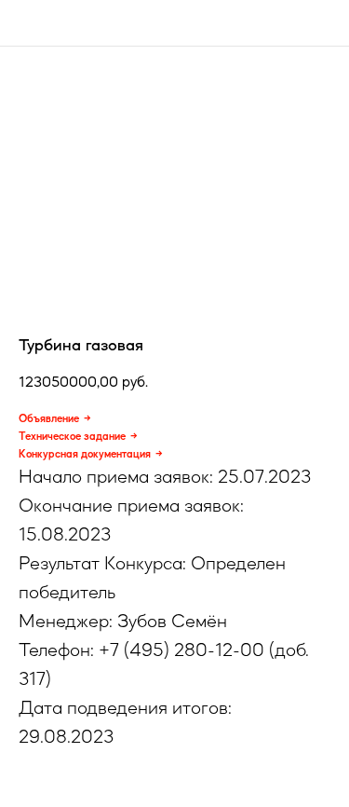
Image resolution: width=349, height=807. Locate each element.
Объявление (49, 418)
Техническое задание (72, 436)
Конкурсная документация (85, 453)
